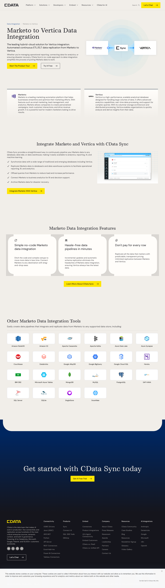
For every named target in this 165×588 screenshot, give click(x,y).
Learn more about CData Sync (80, 284)
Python (46, 538)
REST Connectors (50, 546)
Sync (65, 526)
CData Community (129, 526)
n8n (142, 542)
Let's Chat (148, 5)
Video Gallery (127, 549)
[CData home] (13, 5)
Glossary (125, 546)
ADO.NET (47, 534)
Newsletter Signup (129, 542)
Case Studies (127, 530)
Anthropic (145, 526)
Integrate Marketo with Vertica (23, 191)
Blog (123, 534)
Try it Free (47, 66)
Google (144, 534)
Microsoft (145, 538)
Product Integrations (90, 530)
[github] (17, 548)
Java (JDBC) (48, 530)
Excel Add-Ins (49, 549)
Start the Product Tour (20, 66)
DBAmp (66, 538)
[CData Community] (21, 548)
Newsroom (106, 534)
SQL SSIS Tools (69, 534)
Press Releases (108, 530)
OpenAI (144, 546)
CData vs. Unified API (90, 548)
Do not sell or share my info (148, 581)
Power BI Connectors (52, 553)
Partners (105, 546)
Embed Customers (89, 540)
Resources (126, 538)
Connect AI (67, 530)
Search (134, 5)
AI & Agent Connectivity (87, 535)
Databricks (145, 530)
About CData (107, 526)
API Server (48, 542)
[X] (13, 548)
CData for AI (102, 5)
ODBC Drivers (49, 526)
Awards (105, 538)
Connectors (87, 526)
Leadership (106, 542)
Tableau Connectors (51, 557)
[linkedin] (8, 548)
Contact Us (106, 553)
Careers (105, 549)
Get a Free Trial (80, 478)
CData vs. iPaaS (88, 544)
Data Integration (13, 24)
